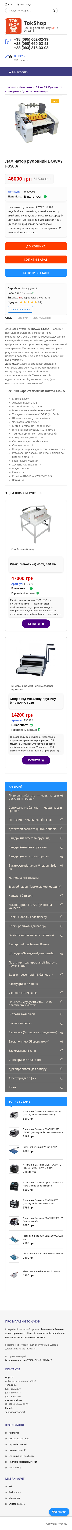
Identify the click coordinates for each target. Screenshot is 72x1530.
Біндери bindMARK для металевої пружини (32, 687)
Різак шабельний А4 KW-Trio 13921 (41, 1271)
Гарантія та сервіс (18, 1444)
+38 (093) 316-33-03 (31, 48)
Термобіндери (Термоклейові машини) (35, 887)
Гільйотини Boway (22, 549)
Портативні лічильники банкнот (30, 820)
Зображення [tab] (42, 317)
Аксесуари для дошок (23, 984)
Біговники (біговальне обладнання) (33, 1032)
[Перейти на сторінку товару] (36, 524)
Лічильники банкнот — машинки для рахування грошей (34, 797)
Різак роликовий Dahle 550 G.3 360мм (43, 1253)
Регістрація (15, 1492)
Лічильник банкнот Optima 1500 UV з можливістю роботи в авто (43, 1184)
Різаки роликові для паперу (27, 926)
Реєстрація (25, 4)
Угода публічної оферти (21, 1455)
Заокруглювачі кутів (22, 1051)
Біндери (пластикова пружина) (29, 838)
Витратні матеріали (22, 1014)
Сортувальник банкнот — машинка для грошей (35, 809)
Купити (34, 623)
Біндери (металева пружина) (28, 847)
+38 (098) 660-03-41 (31, 43)
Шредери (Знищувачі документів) (31, 953)
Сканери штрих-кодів (23, 993)
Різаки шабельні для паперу (28, 917)
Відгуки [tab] (23, 317)
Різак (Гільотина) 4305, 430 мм (33, 564)
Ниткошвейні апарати (24, 878)
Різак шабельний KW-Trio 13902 (40, 1146)
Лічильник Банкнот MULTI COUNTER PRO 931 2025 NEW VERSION (42, 1166)
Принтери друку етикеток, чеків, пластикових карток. (30, 1003)
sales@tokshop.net (15, 1411)
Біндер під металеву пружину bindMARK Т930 (33, 700)
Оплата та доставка (19, 1438)
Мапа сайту (15, 1467)
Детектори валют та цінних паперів (32, 829)
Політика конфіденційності (23, 1461)
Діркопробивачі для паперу (27, 1069)
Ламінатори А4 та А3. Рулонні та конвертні (30, 906)
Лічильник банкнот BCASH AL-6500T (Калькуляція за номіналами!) (42, 1113)
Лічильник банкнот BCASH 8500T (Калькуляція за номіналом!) (40, 1202)
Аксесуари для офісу (22, 1078)
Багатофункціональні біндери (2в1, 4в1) (32, 867)
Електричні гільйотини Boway (29, 944)
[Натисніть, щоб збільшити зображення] (36, 122)
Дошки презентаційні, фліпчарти (31, 975)
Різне (12, 1087)
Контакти (14, 1432)
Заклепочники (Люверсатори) (29, 1041)
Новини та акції (17, 1450)
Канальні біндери (21, 896)
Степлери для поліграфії (25, 1060)
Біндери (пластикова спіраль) (29, 856)
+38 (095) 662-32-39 (31, 39)
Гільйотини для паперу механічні (31, 935)
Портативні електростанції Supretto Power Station (33, 964)
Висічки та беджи (20, 1023)
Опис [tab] (8, 317)
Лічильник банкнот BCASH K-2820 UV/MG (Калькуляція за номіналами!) (43, 1131)
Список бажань (17, 1503)
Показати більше (20, 309)
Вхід (9, 4)
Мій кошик (14, 1498)
